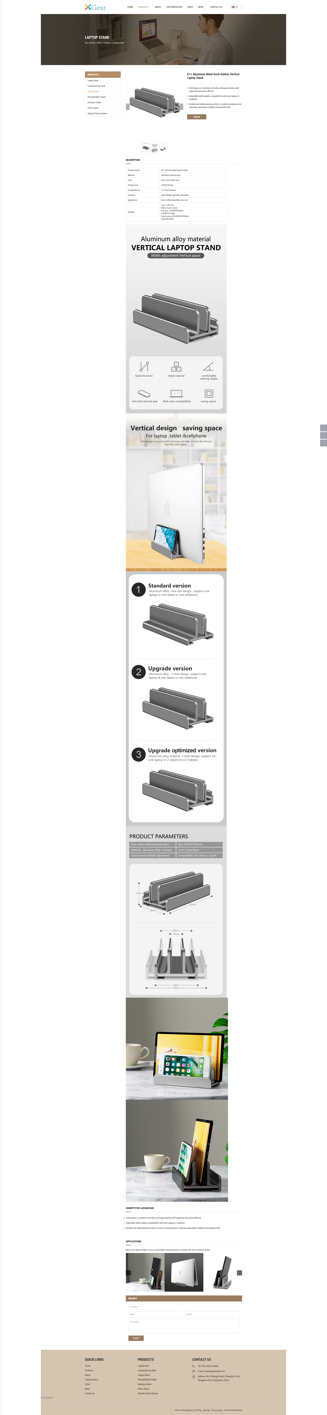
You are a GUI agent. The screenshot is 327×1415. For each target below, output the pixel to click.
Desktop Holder (94, 102)
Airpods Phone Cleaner (97, 113)
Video (190, 7)
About (158, 7)
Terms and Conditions (233, 1410)
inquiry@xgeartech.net (215, 1371)
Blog (199, 1410)
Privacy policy (217, 1410)
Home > (100, 43)
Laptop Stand (118, 43)
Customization (174, 7)
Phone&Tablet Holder (97, 97)
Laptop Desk (93, 80)
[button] (128, 1272)
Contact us (216, 7)
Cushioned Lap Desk (96, 86)
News (200, 7)
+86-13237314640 (210, 1366)
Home (130, 7)
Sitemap (206, 1410)
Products (143, 7)
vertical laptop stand (173, 170)
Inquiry (197, 116)
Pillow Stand (93, 108)
